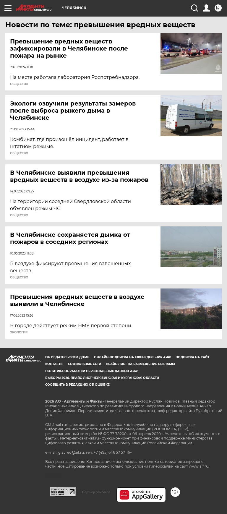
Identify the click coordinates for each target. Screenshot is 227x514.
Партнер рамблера (96, 492)
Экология (18, 332)
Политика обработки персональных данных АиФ (91, 371)
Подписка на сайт (192, 357)
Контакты (54, 364)
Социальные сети (84, 364)
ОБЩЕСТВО (19, 84)
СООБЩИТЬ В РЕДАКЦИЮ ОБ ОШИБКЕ (77, 385)
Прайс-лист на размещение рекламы (140, 364)
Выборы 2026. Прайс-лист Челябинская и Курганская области (102, 378)
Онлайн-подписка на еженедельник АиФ (132, 357)
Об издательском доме (67, 357)
